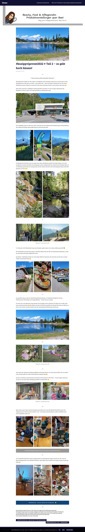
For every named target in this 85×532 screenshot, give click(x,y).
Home (4, 3)
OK (59, 529)
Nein (63, 529)
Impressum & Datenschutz (43, 2)
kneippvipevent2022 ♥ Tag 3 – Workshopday (57, 522)
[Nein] (83, 530)
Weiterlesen (70, 529)
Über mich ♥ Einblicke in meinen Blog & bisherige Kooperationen (67, 2)
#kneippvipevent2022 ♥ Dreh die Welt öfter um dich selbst (31, 520)
